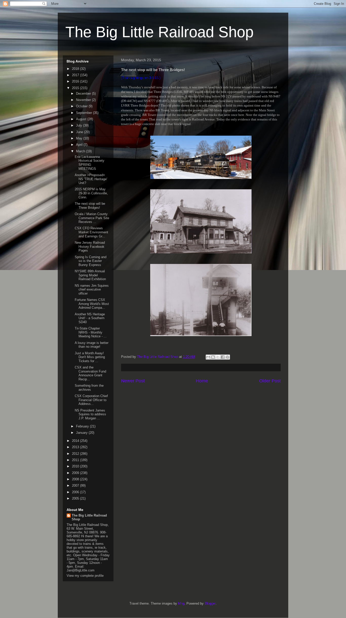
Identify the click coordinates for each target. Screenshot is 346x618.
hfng (181, 603)
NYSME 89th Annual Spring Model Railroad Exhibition (90, 275)
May (79, 138)
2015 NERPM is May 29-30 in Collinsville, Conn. (91, 193)
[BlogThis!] (213, 357)
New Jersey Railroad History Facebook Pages (90, 246)
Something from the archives (89, 388)
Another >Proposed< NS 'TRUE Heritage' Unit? (91, 179)
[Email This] (208, 357)
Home (202, 380)
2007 (76, 485)
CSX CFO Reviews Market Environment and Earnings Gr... (91, 232)
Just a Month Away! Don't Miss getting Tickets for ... (90, 357)
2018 (76, 69)
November (84, 100)
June (80, 132)
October (82, 106)
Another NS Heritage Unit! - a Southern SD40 (90, 318)
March (81, 151)
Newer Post (133, 380)
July (79, 125)
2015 (76, 88)
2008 (76, 479)
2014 (76, 441)
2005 (76, 498)
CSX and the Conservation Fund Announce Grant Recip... (90, 373)
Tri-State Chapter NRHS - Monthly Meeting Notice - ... (91, 332)
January (82, 433)
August (81, 119)
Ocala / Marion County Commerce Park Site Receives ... (92, 218)
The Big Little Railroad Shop (159, 32)
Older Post (270, 380)
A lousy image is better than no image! (91, 345)
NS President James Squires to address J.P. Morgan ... (90, 414)
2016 (76, 81)
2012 (76, 454)
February (83, 426)
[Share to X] (217, 357)
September (84, 113)
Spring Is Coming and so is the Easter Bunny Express (90, 261)
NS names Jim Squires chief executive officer (92, 289)
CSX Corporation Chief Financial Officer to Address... (91, 400)
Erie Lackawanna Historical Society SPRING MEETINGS (89, 163)
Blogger (210, 603)
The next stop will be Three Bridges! (90, 206)
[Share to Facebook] (222, 357)
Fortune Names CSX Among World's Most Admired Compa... (92, 304)
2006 (76, 492)
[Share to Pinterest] (227, 357)
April (80, 145)
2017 (76, 75)
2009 (76, 473)
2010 (76, 466)
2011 (76, 460)
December (84, 93)
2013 (76, 447)
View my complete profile (85, 576)
